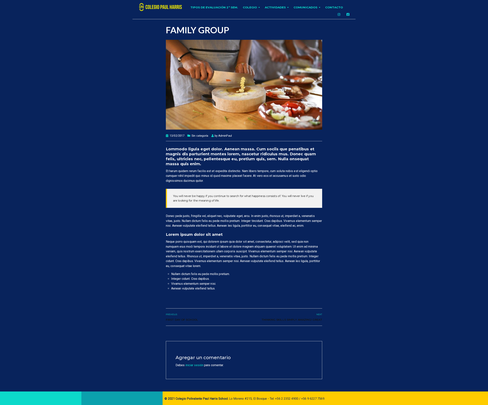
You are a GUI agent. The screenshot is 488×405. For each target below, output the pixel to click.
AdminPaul (225, 135)
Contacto (334, 7)
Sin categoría (200, 135)
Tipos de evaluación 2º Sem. (214, 7)
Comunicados (305, 7)
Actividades (275, 7)
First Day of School (182, 319)
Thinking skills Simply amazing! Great (292, 319)
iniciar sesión (194, 365)
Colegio (250, 7)
